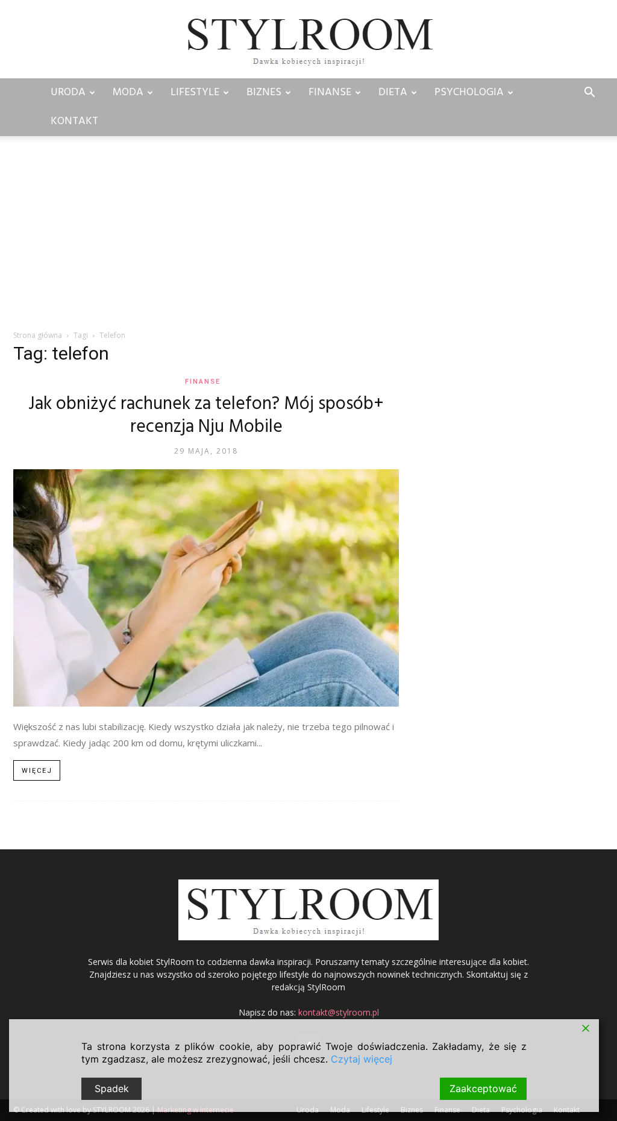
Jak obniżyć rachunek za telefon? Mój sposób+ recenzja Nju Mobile (206, 416)
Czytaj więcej (361, 1059)
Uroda (68, 92)
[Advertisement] (308, 239)
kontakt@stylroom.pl (338, 1012)
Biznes (263, 92)
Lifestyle (195, 92)
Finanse (329, 92)
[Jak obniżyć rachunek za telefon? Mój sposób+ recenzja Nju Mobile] (206, 588)
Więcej (37, 771)
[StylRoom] (308, 40)
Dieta (392, 92)
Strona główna (37, 335)
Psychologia (469, 92)
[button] (589, 93)
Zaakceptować (483, 1088)
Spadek (112, 1088)
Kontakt (74, 121)
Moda (128, 92)
